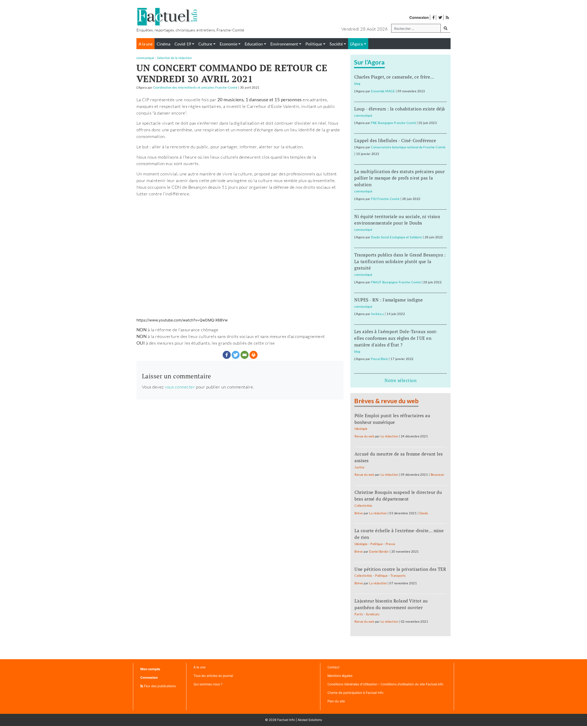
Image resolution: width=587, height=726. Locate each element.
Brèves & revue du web (386, 401)
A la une (145, 44)
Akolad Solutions (310, 720)
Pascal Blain (379, 359)
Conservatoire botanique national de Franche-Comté (408, 147)
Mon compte (150, 669)
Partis (358, 614)
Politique (376, 544)
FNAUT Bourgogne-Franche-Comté (396, 282)
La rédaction (389, 436)
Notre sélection (400, 380)
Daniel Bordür (379, 551)
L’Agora (356, 44)
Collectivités (363, 505)
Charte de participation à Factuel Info (355, 693)
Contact (333, 667)
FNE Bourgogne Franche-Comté (393, 123)
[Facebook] (227, 355)
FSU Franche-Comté (385, 199)
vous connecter (180, 386)
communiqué (145, 58)
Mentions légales (339, 676)
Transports (398, 575)
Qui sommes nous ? (208, 684)
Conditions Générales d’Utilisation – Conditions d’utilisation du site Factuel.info (385, 684)
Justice (359, 467)
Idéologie (360, 429)
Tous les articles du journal (213, 676)
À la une (199, 667)
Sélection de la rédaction (174, 58)
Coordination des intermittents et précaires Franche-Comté (195, 87)
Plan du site (336, 701)
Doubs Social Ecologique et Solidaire (396, 237)
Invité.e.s (377, 314)
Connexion (419, 17)
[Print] (253, 355)
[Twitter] (236, 355)
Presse (390, 544)
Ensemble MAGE (383, 91)
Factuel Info (286, 720)
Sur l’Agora (369, 62)
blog (357, 83)
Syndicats (372, 614)
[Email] (245, 355)
